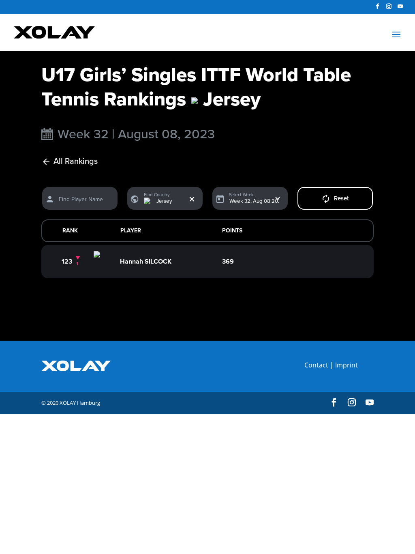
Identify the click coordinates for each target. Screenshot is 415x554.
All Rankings (75, 161)
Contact (316, 365)
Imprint (346, 365)
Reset (341, 198)
